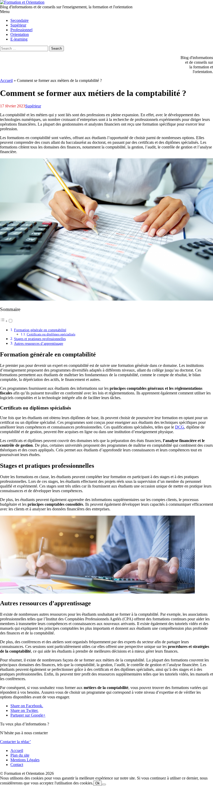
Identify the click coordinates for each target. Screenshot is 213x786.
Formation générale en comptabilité (40, 330)
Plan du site (19, 755)
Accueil (6, 80)
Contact (16, 764)
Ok (97, 783)
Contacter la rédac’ (15, 741)
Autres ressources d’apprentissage (38, 343)
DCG (179, 427)
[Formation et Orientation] (22, 2)
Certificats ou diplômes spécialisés (51, 334)
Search (56, 48)
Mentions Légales (24, 760)
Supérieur (33, 106)
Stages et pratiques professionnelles (40, 339)
